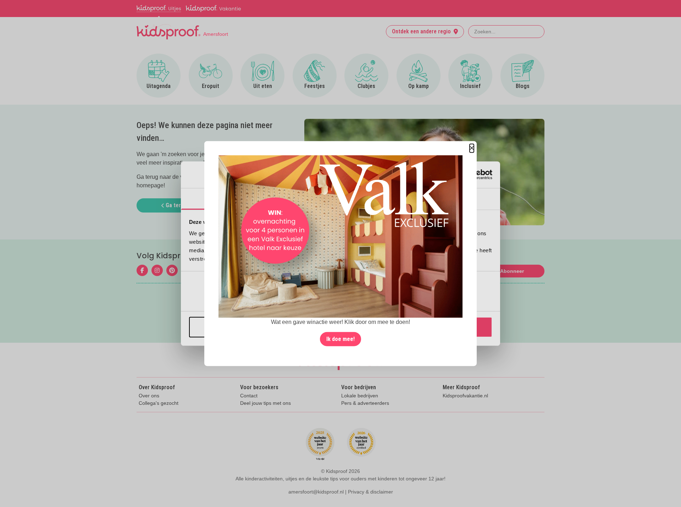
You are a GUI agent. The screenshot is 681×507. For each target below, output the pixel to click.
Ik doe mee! (340, 339)
